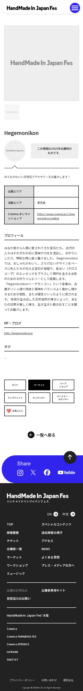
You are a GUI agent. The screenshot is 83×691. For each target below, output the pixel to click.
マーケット (39, 384)
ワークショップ (63, 385)
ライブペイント (15, 397)
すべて (15, 384)
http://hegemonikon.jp (18, 333)
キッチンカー (39, 397)
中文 (65, 514)
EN (49, 514)
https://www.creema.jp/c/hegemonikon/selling (56, 216)
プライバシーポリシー (22, 680)
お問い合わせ (49, 680)
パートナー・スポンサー (63, 398)
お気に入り (17, 410)
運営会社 (68, 680)
